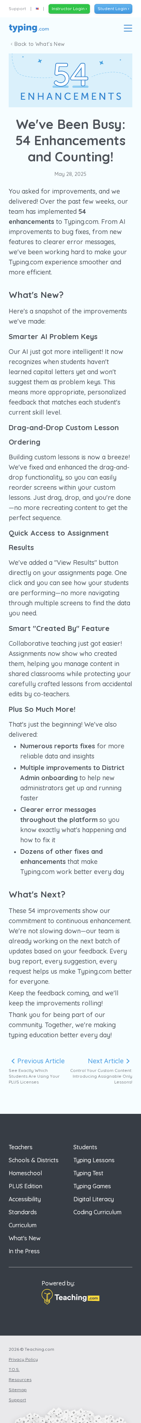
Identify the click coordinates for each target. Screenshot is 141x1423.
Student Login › (113, 8)
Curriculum (23, 1225)
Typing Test (88, 1173)
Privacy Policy (23, 1359)
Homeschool (25, 1173)
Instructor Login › (69, 8)
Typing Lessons (94, 1160)
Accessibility (25, 1199)
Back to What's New (39, 44)
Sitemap (18, 1389)
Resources (20, 1379)
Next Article (106, 1061)
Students (85, 1147)
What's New (24, 1238)
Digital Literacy (93, 1199)
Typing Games (92, 1186)
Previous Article (41, 1061)
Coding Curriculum (97, 1212)
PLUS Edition (25, 1186)
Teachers (21, 1147)
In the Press (24, 1251)
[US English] (37, 9)
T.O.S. (14, 1369)
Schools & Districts (34, 1160)
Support (17, 8)
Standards (23, 1212)
